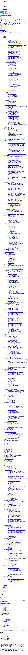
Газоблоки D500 (12, 536)
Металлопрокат (6, 443)
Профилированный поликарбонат (16, 579)
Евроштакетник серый (13, 58)
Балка (6, 445)
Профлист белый (12, 83)
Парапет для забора (12, 275)
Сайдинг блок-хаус (12, 287)
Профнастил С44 (12, 228)
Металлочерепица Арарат (14, 188)
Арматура (7, 444)
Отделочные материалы (8, 465)
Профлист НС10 (12, 65)
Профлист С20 (11, 225)
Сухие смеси (8, 559)
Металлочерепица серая (13, 203)
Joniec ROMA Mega (12, 118)
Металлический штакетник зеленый (16, 59)
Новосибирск (7, 32)
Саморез (7, 441)
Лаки (9, 487)
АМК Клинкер (11, 258)
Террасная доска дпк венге (14, 519)
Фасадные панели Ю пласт (14, 326)
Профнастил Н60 (12, 230)
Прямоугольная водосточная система (16, 147)
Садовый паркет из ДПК (11, 468)
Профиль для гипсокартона (11, 552)
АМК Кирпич (11, 256)
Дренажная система (10, 334)
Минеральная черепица (13, 248)
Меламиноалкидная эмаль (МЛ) (15, 488)
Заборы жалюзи (9, 107)
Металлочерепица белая (13, 196)
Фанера (10, 548)
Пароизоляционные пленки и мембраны (14, 347)
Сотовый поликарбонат (13, 580)
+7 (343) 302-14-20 (5, 13)
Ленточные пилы (12, 410)
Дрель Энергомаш (12, 386)
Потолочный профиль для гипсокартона (17, 555)
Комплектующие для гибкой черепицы (17, 167)
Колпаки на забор (9, 121)
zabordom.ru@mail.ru (6, 15)
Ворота (7, 100)
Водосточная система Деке (14, 152)
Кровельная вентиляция (11, 168)
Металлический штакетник (11, 38)
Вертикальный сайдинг (13, 282)
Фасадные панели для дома (11, 309)
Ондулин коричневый (13, 220)
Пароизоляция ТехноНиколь (14, 353)
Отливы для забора (12, 274)
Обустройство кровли (10, 209)
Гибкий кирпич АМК (10, 254)
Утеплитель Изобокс (13, 339)
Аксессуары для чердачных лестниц (16, 250)
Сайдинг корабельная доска (14, 288)
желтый (10, 483)
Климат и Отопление (8, 429)
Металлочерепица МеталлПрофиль (16, 184)
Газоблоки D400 (12, 535)
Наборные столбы (9, 128)
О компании (5, 1)
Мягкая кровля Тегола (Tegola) (15, 162)
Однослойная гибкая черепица (15, 156)
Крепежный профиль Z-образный (16, 265)
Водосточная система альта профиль (16, 150)
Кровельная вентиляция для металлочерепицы (14, 173)
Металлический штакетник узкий (16, 48)
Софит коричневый (12, 244)
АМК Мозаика (11, 259)
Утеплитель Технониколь (14, 342)
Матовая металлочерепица (14, 195)
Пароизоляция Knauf (13, 351)
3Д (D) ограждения (9, 92)
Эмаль (9, 493)
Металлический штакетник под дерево (17, 45)
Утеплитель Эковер (12, 346)
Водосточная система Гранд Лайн (16, 151)
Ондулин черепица (12, 217)
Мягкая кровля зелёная (13, 165)
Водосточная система (10, 141)
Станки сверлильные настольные (16, 416)
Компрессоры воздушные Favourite (16, 390)
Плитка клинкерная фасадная (12, 276)
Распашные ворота (12, 103)
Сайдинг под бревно (13, 291)
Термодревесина (9, 504)
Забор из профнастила (13, 75)
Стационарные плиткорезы (14, 418)
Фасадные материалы (8, 253)
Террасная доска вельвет (14, 517)
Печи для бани (8, 566)
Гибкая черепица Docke (13, 158)
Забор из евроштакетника (14, 61)
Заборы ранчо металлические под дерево (17, 106)
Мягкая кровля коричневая (14, 166)
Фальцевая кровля (9, 252)
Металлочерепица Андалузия (15, 187)
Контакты (5, 9)
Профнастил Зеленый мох (14, 87)
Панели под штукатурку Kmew (15, 332)
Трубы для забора (12, 132)
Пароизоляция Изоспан (13, 352)
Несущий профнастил (13, 72)
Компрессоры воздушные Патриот (16, 391)
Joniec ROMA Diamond (13, 116)
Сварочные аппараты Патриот (15, 405)
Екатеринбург (14, 32)
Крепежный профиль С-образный (16, 268)
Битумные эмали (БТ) (13, 474)
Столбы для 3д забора (13, 98)
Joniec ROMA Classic (13, 114)
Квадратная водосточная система (16, 146)
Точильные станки (12, 421)
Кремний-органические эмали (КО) (16, 486)
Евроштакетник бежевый (14, 54)
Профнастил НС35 (12, 227)
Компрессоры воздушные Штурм (16, 392)
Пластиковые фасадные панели (15, 310)
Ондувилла (8, 212)
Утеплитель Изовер (12, 340)
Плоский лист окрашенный (14, 550)
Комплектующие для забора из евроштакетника (15, 135)
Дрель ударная (11, 383)
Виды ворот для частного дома (12, 627)
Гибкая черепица (9, 155)
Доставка (5, 2)
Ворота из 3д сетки (12, 95)
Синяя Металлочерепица (14, 205)
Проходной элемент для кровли (15, 174)
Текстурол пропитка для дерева (15, 503)
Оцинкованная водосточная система (16, 145)
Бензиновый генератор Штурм (15, 373)
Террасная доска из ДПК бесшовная (16, 521)
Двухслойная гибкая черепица (15, 157)
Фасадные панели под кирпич (15, 325)
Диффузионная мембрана (14, 348)
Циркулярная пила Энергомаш (15, 427)
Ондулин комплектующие (14, 222)
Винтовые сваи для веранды (14, 527)
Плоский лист (8, 549)
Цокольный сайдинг (13, 286)
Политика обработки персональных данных (10, 644)
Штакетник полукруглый (14, 43)
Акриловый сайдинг (13, 280)
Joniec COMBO (11, 113)
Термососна (11, 508)
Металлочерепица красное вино (15, 201)
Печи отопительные (10, 581)
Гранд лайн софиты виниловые (15, 243)
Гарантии (5, 5)
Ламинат (10, 497)
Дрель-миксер (11, 388)
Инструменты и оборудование (10, 369)
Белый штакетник (12, 53)
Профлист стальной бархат (14, 85)
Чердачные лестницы (10, 249)
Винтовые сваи (9, 526)
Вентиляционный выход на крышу (16, 171)
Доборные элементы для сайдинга (16, 302)
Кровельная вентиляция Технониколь (17, 177)
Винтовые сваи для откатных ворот (16, 530)
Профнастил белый (12, 232)
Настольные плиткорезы (14, 412)
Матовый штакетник (13, 52)
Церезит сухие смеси (13, 560)
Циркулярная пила (9, 422)
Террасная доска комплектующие (16, 523)
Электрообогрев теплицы (11, 438)
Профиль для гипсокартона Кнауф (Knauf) (18, 557)
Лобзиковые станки (12, 411)
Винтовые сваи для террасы (14, 531)
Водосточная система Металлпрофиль (17, 154)
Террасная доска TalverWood (14, 516)
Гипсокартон (8, 538)
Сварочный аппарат (10, 402)
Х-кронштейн (11, 133)
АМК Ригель (11, 260)
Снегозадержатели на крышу (15, 211)
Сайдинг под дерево (13, 292)
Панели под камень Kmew (14, 330)
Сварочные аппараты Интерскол (15, 403)
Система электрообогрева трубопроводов (15, 435)
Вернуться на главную (5, 603)
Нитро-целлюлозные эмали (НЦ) (15, 489)
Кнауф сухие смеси (12, 561)
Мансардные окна (9, 178)
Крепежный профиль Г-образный (16, 266)
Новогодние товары (7, 461)
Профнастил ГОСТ (12, 63)
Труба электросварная (10, 456)
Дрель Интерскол (12, 378)
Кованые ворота (12, 101)
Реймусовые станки (12, 413)
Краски (10, 484)
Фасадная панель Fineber (14, 313)
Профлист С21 (11, 69)
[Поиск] (18, 19)
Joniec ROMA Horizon (13, 117)
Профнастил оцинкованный (14, 74)
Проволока (8, 450)
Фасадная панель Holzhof (14, 304)
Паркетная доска (12, 498)
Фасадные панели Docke (14, 319)
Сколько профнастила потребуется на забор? (15, 630)
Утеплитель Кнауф (12, 341)
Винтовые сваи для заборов (11, 129)
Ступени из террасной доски (15, 514)
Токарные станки (12, 419)
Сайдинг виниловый (13, 281)
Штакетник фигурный (13, 42)
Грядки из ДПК (11, 510)
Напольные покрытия (10, 494)
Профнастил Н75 (12, 231)
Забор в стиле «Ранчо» (10, 105)
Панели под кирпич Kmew (14, 331)
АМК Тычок (11, 263)
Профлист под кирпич (13, 79)
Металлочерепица (9, 182)
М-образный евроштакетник (14, 41)
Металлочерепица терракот (14, 204)
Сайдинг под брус (12, 290)
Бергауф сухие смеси (13, 563)
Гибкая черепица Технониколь (15, 161)
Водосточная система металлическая (16, 143)
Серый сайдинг (11, 301)
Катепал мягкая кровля (13, 163)
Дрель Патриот (11, 380)
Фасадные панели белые (14, 316)
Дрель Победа (11, 381)
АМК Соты (10, 261)
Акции (4, 6)
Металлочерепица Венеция (14, 189)
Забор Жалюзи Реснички (14, 110)
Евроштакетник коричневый (14, 57)
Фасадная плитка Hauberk (11, 305)
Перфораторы (8, 399)
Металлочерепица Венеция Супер (16, 190)
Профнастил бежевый (13, 86)
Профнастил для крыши (11, 223)
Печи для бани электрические (15, 570)
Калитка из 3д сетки (13, 96)
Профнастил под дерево (13, 80)
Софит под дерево (12, 239)
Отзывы (4, 7)
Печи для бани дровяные (14, 569)
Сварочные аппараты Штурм (15, 406)
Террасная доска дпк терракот (15, 520)
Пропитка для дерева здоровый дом (16, 501)
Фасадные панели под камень (15, 324)
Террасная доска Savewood (14, 515)
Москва (2, 32)
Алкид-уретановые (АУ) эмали (15, 471)
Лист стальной (8, 448)
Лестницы (10, 397)
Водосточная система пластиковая (16, 144)
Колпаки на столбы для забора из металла (17, 124)
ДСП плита (10, 546)
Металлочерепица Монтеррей (15, 193)
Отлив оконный (12, 272)
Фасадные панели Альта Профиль (16, 315)
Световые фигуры (9, 463)
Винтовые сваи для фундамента (15, 532)
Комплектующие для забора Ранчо (16, 138)
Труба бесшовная (9, 451)
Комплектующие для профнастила (16, 139)
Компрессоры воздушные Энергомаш (17, 394)
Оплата (4, 4)
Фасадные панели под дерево (15, 323)
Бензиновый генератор (10, 370)
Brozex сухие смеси (12, 564)
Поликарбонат (8, 576)
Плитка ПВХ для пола (13, 499)
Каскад (9, 185)
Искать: (2, 19)
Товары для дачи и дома (8, 565)
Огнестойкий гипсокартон (14, 542)
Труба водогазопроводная (11, 452)
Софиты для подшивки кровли (12, 234)
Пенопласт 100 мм (12, 357)
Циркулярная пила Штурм (14, 426)
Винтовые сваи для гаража (14, 528)
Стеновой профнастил (13, 70)
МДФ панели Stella (12, 467)
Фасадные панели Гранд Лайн (15, 318)
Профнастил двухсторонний (14, 73)
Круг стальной (8, 446)
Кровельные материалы (8, 140)
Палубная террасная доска (14, 505)
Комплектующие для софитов (15, 245)
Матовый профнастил (13, 76)
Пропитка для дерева (10, 500)
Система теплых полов (10, 432)
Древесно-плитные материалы (12, 543)
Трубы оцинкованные (10, 457)
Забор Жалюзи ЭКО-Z (13, 111)
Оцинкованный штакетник (14, 51)
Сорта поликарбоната (10, 629)
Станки (7, 408)
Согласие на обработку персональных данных (13, 645)
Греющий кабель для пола (14, 433)
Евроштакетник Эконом (13, 49)
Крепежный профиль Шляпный (15, 269)
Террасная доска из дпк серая (15, 522)
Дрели (6, 375)
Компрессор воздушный (11, 389)
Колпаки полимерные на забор (15, 125)
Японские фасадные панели (11, 328)
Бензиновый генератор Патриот (15, 372)
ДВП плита (10, 544)
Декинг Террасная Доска (14, 511)
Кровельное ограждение (13, 210)
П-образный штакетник (13, 40)
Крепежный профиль (10, 264)
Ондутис (10, 350)
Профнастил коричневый (14, 233)
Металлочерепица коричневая (15, 200)
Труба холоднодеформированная (13, 455)
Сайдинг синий (11, 299)
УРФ (9, 492)
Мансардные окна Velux (13, 179)
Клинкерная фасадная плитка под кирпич (18, 277)
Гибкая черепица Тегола (13, 160)
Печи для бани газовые (13, 568)
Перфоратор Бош (12, 400)
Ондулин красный (12, 221)
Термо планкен (11, 506)
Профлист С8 (11, 64)
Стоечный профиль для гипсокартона (17, 558)
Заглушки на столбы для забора (12, 440)
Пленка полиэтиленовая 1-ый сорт (16, 572)
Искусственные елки (10, 462)
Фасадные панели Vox (13, 314)
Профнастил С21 (12, 226)
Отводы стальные (9, 449)
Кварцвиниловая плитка (14, 495)
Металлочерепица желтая (14, 198)
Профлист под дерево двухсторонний (17, 81)
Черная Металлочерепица (14, 206)
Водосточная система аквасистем (16, 149)
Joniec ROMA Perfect (13, 119)
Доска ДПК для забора (10, 127)
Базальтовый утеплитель (11, 336)
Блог (4, 626)
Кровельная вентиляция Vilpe (15, 176)
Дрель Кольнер (11, 379)
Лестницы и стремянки (10, 395)
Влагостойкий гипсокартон (14, 539)
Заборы (4, 37)
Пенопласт (7, 354)
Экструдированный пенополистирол (14, 358)
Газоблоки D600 (12, 537)
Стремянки (10, 396)
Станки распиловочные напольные (16, 414)
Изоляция (5, 335)
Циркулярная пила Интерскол (15, 424)
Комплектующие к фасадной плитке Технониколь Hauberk (16, 308)
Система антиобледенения (11, 430)
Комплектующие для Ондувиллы (16, 214)
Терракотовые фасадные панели (15, 312)
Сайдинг (7, 279)
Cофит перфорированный (14, 236)
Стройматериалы (7, 525)
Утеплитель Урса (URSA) (14, 345)
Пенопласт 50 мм (12, 356)
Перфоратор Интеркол (13, 401)
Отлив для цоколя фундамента (15, 271)
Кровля (4, 608)
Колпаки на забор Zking (13, 122)
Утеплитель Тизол (12, 343)
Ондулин (7, 215)
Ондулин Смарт (12, 216)
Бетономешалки (9, 428)
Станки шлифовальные (13, 417)
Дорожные (10, 482)
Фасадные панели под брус (14, 321)
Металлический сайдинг (14, 283)
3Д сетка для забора (12, 94)
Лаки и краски (8, 470)
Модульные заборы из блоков (12, 112)
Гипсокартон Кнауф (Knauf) (14, 541)
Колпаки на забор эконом (14, 123)
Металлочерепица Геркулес (14, 192)
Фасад (4, 609)
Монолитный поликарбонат (14, 577)
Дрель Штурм (11, 384)
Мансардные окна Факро (14, 181)
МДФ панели (8, 466)
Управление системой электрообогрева (14, 437)
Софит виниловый (12, 237)
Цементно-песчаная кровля (11, 247)
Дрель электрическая (13, 385)
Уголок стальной (9, 459)
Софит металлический (13, 238)
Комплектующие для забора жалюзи (16, 136)
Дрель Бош (10, 377)
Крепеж (4, 439)
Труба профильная (9, 454)
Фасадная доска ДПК (10, 303)
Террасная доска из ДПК (11, 509)
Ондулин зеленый (12, 219)
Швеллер (7, 460)
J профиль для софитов (13, 241)
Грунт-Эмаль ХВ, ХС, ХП (14, 481)
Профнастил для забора (10, 62)
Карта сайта (18, 645)
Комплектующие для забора (11, 130)
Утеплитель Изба (12, 337)
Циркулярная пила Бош (13, 423)
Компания (5, 621)
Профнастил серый (12, 90)
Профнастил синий (12, 91)
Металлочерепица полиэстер (15, 183)
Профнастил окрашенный (14, 89)
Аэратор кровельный (13, 170)
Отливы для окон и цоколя (11, 270)
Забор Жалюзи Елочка (13, 108)
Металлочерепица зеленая (14, 199)
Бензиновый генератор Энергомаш (16, 374)
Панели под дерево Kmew (14, 329)
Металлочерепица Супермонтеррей (16, 194)
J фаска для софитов (12, 242)
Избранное (7, 620)
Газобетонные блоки (10, 533)
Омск (19, 32)
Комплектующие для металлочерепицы (17, 207)
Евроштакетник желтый (13, 56)
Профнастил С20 (12, 67)
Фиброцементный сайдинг (14, 285)
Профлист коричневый (13, 84)
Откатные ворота (12, 102)
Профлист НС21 (12, 68)
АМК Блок (10, 255)
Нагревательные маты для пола (15, 434)
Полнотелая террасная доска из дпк (16, 512)
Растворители (11, 490)
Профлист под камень (13, 78)
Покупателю (6, 616)
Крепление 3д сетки (12, 97)
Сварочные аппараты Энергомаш (16, 407)
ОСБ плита (10, 547)
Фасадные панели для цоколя (15, 320)
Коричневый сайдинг (13, 298)
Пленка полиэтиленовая (11, 571)
